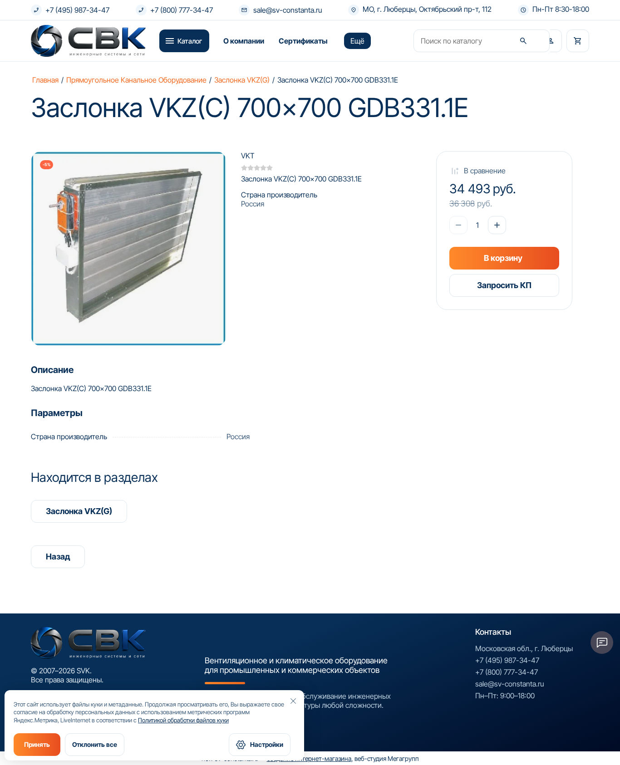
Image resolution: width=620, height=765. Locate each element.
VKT (248, 155)
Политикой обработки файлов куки (183, 720)
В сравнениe (485, 170)
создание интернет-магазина (309, 758)
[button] (550, 40)
